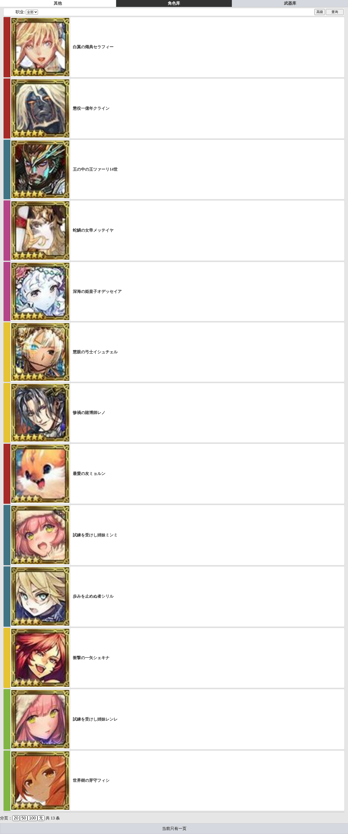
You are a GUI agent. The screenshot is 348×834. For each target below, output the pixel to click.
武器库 (290, 3)
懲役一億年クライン (91, 108)
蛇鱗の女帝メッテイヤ (93, 230)
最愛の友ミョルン (89, 473)
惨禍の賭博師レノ (89, 412)
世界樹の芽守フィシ (91, 780)
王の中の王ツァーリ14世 (95, 169)
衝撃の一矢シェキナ (91, 657)
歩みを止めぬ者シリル (93, 596)
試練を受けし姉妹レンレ (95, 719)
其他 (58, 3)
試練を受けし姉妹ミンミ (95, 535)
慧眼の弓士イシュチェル (95, 352)
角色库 (174, 3)
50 (23, 818)
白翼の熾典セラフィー (93, 47)
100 (32, 818)
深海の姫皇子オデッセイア (97, 291)
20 (16, 818)
